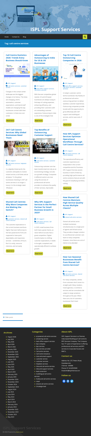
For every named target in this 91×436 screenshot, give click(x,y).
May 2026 (11, 342)
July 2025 (11, 362)
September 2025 (13, 357)
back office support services (45, 89)
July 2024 (11, 392)
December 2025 (13, 352)
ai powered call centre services (46, 336)
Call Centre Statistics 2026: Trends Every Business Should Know (17, 58)
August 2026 (12, 337)
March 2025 (12, 372)
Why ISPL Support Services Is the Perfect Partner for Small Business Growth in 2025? (45, 207)
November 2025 (13, 354)
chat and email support (44, 356)
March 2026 (12, 347)
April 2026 (11, 344)
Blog (24, 37)
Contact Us (15, 37)
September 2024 (13, 387)
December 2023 (13, 409)
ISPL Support (12, 83)
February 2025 (12, 374)
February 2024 (12, 404)
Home (7, 37)
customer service (41, 359)
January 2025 (12, 377)
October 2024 (12, 384)
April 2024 (11, 399)
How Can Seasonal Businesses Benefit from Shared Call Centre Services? (72, 260)
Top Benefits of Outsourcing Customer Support (43, 132)
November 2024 (13, 382)
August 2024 (12, 389)
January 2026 (12, 349)
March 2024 (12, 402)
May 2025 (11, 367)
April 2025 (11, 369)
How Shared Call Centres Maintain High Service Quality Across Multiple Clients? (73, 202)
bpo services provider (43, 349)
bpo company (40, 344)
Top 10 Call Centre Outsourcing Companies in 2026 (72, 58)
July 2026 (11, 339)
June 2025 (11, 364)
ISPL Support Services (55, 29)
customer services (14, 219)
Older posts (9, 317)
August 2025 (12, 359)
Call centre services (14, 86)
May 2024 (11, 397)
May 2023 (11, 417)
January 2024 (12, 407)
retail (38, 381)
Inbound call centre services (45, 366)
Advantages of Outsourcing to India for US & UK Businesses (44, 59)
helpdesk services (42, 364)
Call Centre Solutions (71, 154)
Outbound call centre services (46, 379)
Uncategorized (41, 386)
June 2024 (11, 394)
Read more (10, 121)
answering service (42, 339)
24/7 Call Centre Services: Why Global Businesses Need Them (16, 133)
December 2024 (13, 379)
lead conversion (41, 371)
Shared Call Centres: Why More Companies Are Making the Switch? (16, 205)
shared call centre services (73, 217)
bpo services (40, 346)
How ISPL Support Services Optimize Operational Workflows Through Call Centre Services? (73, 139)
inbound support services (44, 369)
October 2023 (12, 414)
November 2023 (13, 412)
